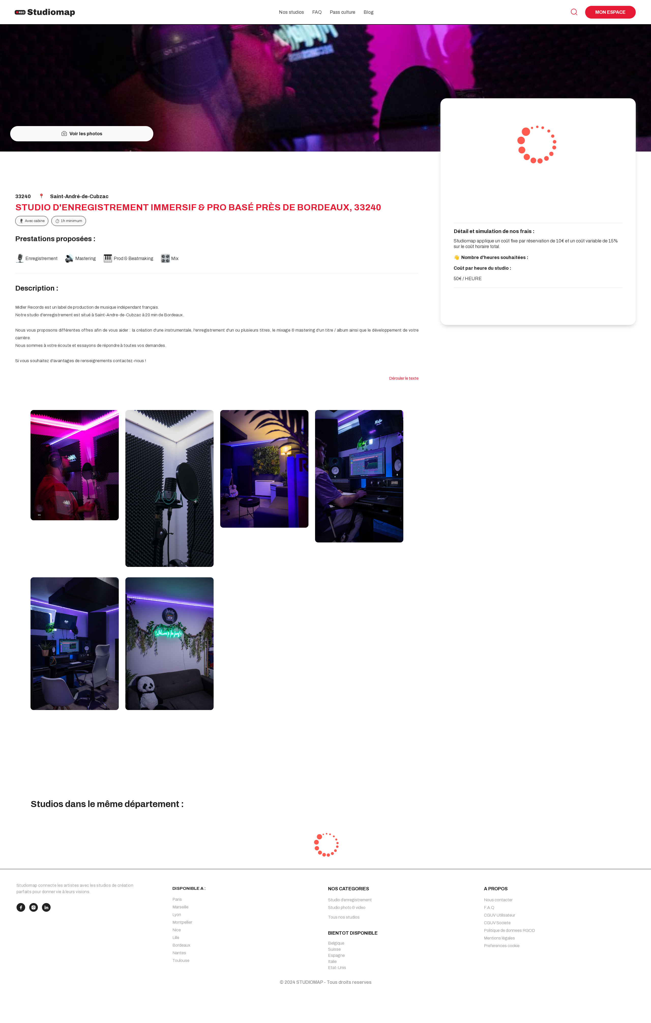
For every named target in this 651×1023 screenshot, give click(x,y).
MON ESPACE (610, 12)
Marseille (180, 907)
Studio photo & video (346, 907)
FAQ (317, 12)
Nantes (179, 953)
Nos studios (291, 12)
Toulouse (180, 960)
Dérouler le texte (404, 378)
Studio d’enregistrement (350, 900)
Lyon (176, 914)
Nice (176, 930)
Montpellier (182, 922)
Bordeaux (181, 945)
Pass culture (343, 12)
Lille (175, 937)
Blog (369, 12)
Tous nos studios (344, 917)
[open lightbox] (75, 465)
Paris (177, 899)
